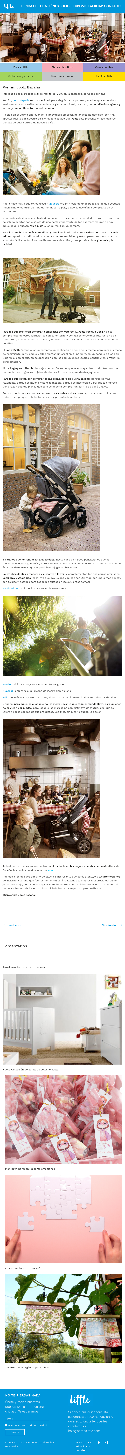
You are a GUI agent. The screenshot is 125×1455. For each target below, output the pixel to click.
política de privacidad (34, 1425)
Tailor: (6, 697)
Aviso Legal (83, 1442)
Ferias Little (20, 67)
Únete (15, 1432)
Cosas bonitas (104, 67)
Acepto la (27, 1425)
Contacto (113, 6)
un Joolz (54, 203)
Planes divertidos (62, 67)
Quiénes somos (58, 6)
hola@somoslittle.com (84, 1431)
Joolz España (21, 100)
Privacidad (82, 1446)
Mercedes (27, 93)
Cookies (80, 1450)
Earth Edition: (11, 588)
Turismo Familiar (88, 6)
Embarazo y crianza (20, 76)
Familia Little (104, 76)
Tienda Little (32, 6)
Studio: (7, 684)
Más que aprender (62, 76)
